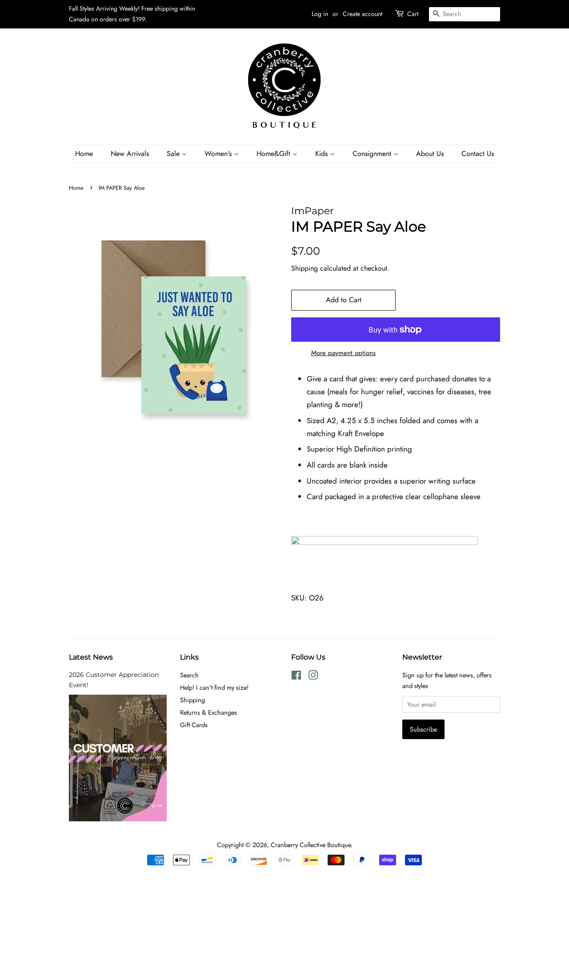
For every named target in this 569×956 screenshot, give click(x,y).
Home (84, 153)
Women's (219, 153)
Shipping (304, 268)
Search (189, 675)
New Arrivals (130, 153)
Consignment (373, 153)
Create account (362, 13)
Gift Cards (194, 724)
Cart (412, 13)
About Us (430, 153)
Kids (322, 153)
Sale (174, 153)
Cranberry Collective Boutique (311, 844)
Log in (320, 13)
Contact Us (477, 153)
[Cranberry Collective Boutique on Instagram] (313, 676)
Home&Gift (274, 153)
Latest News (91, 657)
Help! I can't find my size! (214, 687)
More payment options (343, 353)
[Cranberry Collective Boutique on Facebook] (296, 676)
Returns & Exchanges (208, 712)
